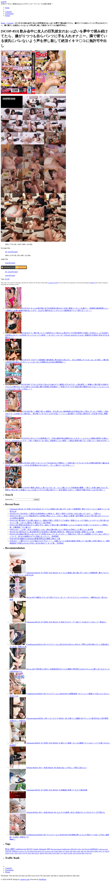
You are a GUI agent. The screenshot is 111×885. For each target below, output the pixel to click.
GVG (61, 853)
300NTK (42, 853)
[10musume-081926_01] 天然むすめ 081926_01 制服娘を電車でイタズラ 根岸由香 (56, 790)
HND (88, 851)
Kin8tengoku (66, 849)
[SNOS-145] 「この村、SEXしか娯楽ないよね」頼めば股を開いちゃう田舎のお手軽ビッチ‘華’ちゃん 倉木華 (51, 529)
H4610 (65, 853)
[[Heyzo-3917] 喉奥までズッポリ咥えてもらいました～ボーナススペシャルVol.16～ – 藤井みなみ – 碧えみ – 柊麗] (18, 597)
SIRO (49, 849)
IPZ (52, 851)
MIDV (58, 853)
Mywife (87, 849)
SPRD (50, 853)
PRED (83, 853)
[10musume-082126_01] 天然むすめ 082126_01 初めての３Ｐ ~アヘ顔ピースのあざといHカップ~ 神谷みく (66, 622)
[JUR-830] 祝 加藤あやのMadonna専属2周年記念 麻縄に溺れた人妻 (35, 539)
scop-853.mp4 (10, 263)
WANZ (78, 851)
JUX (43, 851)
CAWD (16, 853)
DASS (20, 853)
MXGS (67, 851)
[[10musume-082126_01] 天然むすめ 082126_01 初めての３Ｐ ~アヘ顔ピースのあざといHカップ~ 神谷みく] (18, 622)
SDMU (96, 851)
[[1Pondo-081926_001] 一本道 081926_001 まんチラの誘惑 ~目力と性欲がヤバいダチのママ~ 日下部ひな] (18, 812)
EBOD (32, 851)
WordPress (42, 879)
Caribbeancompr (103, 849)
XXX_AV (101, 851)
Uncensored (9, 14)
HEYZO (30, 849)
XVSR (87, 853)
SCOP (7, 279)
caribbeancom (20, 849)
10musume (42, 849)
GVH (23, 853)
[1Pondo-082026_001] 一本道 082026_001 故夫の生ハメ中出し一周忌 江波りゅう (56, 768)
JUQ (85, 851)
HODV (37, 853)
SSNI (35, 851)
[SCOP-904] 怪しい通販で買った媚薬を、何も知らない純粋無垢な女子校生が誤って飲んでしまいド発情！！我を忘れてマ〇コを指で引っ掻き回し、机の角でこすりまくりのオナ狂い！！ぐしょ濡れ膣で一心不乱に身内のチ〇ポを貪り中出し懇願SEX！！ (57, 413)
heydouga (48, 851)
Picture (7, 16)
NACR (11, 853)
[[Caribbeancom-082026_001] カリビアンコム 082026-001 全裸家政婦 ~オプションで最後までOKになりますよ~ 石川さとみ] (18, 694)
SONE (29, 853)
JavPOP (3, 2)
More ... (12, 839)
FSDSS (7, 853)
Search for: (9, 499)
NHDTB (107, 851)
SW (26, 853)
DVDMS (70, 853)
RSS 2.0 (93, 283)
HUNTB (78, 853)
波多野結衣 (94, 849)
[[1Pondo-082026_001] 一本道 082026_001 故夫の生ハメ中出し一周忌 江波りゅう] (18, 768)
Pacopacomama (56, 849)
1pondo (35, 849)
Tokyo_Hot (81, 849)
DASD (54, 853)
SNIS (74, 851)
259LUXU (8, 851)
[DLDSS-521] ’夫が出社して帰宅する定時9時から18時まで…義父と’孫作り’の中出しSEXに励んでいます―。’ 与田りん (55, 513)
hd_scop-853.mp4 (11, 252)
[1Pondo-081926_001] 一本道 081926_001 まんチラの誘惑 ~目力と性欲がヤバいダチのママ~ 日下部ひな (65, 812)
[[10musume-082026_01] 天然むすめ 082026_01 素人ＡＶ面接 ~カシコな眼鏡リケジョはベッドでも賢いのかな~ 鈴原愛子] (18, 743)
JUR (90, 853)
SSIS (71, 851)
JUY (63, 851)
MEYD (40, 851)
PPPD (46, 853)
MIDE (60, 851)
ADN (74, 853)
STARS (56, 851)
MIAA (92, 851)
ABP (82, 851)
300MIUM (15, 851)
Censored (8, 12)
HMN (33, 853)
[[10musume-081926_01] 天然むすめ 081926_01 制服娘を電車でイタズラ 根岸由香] (18, 790)
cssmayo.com (24, 879)
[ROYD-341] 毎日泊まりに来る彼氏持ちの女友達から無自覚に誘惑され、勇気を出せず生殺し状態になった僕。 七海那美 (56, 532)
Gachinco (21, 851)
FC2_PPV (10, 849)
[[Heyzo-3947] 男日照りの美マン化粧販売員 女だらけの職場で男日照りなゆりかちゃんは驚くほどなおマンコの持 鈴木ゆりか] (18, 669)
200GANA (73, 849)
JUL (25, 851)
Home (7, 8)
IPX (28, 851)
